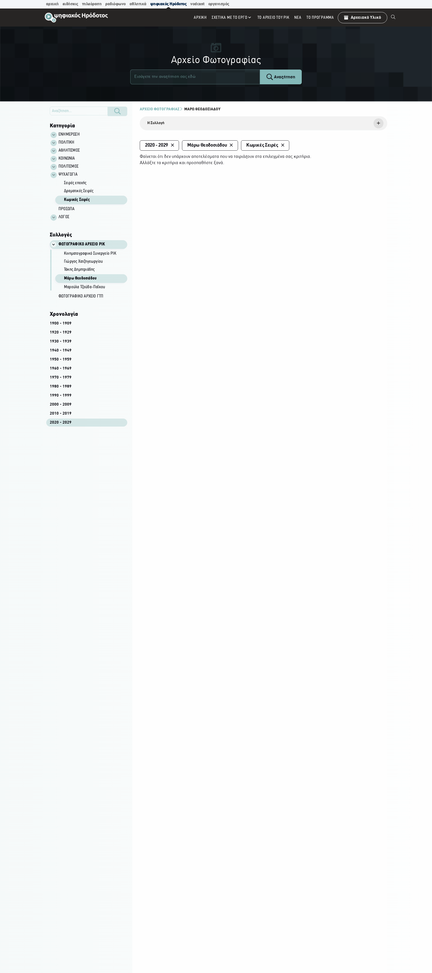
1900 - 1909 (61, 323)
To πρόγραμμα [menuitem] (320, 18)
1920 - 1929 (61, 332)
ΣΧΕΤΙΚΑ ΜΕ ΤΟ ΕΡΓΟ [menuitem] (230, 18)
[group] (91, 192)
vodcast (197, 4)
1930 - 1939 (61, 341)
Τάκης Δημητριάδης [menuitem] (79, 269)
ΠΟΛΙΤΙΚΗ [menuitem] (66, 142)
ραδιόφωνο (115, 4)
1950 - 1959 (61, 359)
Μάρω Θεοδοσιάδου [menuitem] (80, 278)
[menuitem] (393, 18)
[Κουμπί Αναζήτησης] (117, 111)
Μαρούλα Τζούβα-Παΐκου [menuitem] (84, 287)
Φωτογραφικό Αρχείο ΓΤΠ (80, 296)
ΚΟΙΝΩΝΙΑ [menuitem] (66, 158)
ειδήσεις (70, 4)
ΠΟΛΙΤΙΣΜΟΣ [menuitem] (68, 166)
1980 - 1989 (61, 386)
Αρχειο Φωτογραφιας (160, 109)
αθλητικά (138, 4)
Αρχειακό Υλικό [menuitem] (366, 18)
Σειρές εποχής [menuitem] (75, 183)
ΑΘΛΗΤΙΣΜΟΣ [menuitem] (69, 150)
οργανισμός (218, 4)
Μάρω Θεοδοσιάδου (202, 109)
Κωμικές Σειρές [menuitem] (77, 200)
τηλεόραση (92, 4)
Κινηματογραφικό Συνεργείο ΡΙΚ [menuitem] (90, 253)
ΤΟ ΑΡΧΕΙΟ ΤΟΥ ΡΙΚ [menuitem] (274, 18)
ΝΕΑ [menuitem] (297, 18)
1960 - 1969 (61, 368)
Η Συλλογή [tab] (155, 123)
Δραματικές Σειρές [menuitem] (78, 191)
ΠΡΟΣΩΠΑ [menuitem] (66, 209)
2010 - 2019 (61, 413)
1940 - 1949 (61, 350)
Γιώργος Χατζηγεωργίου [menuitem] (83, 261)
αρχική (52, 4)
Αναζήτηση (284, 77)
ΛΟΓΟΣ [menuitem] (63, 217)
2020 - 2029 (61, 422)
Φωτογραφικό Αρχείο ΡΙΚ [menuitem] (81, 244)
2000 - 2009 (61, 404)
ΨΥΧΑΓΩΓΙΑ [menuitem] (68, 174)
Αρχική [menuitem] (200, 18)
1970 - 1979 (61, 377)
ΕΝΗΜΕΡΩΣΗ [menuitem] (69, 134)
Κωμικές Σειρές (262, 145)
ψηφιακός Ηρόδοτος (168, 4)
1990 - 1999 (61, 395)
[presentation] (263, 123)
